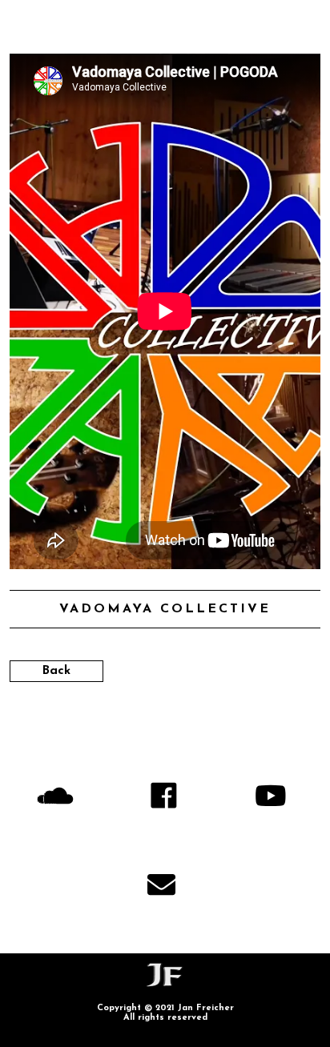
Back (56, 671)
